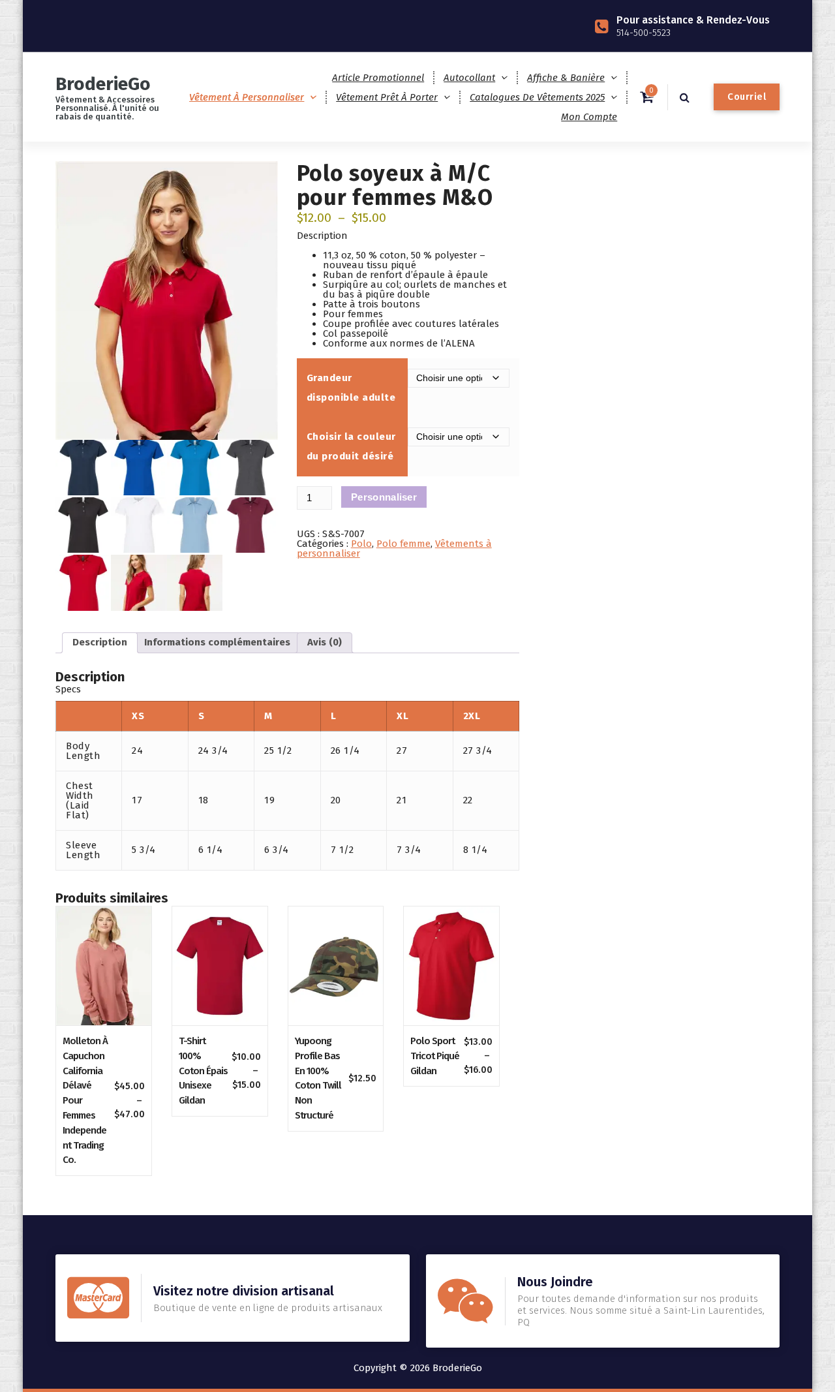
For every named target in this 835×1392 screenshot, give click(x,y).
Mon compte (589, 117)
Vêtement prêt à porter (387, 97)
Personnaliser (384, 497)
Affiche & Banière (566, 78)
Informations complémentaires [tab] (217, 642)
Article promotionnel (378, 78)
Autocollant (469, 78)
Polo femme (403, 543)
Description (322, 235)
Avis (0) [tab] (324, 642)
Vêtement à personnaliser (246, 97)
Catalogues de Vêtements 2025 (537, 97)
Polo (361, 543)
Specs (68, 689)
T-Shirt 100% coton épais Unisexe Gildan (203, 1070)
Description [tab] (99, 642)
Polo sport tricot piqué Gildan (434, 1056)
